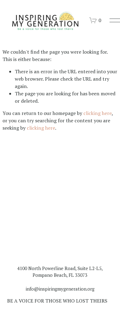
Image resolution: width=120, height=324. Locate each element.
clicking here (97, 113)
